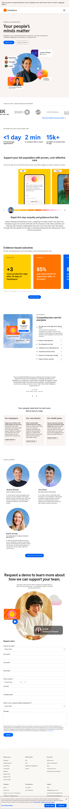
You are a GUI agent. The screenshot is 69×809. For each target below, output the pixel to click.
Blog (48, 766)
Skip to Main (37, 3)
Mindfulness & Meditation (31, 766)
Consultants (6, 768)
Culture (27, 768)
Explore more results (34, 297)
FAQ (48, 787)
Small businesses (7, 763)
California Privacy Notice (48, 802)
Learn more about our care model (34, 555)
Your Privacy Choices (7, 805)
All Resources (50, 760)
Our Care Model (29, 790)
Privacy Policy (37, 802)
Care (26, 763)
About (5, 787)
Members (5, 771)
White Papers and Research (54, 771)
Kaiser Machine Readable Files (54, 795)
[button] (64, 10)
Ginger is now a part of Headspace (12, 793)
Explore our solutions (22, 42)
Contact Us (6, 790)
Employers (6, 760)
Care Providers (7, 779)
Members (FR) (6, 776)
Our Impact (28, 787)
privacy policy (49, 730)
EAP (26, 760)
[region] (34, 802)
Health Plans (6, 766)
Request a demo (8, 42)
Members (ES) (6, 774)
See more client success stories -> (54, 118)
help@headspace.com (52, 790)
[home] (10, 10)
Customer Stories (51, 768)
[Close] (66, 799)
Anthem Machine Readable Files (55, 793)
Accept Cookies (50, 805)
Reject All (61, 805)
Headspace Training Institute (10, 795)
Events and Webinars (52, 763)
